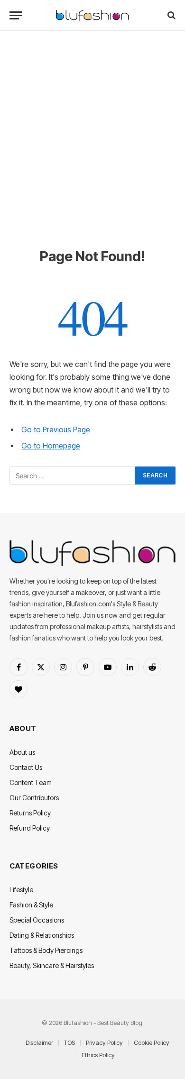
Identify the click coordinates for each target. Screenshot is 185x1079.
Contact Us (25, 767)
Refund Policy (29, 828)
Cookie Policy (151, 1042)
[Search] (171, 15)
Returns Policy (30, 813)
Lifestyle (21, 890)
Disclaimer (39, 1042)
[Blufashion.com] (92, 15)
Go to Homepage (50, 445)
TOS (69, 1042)
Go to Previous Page (55, 429)
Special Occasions (36, 920)
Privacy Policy (104, 1042)
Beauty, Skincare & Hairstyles (51, 965)
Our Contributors (34, 798)
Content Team (30, 782)
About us (22, 752)
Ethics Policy (98, 1055)
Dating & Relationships (41, 935)
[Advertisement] (92, 150)
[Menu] (15, 15)
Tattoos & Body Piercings (46, 950)
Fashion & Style (31, 905)
